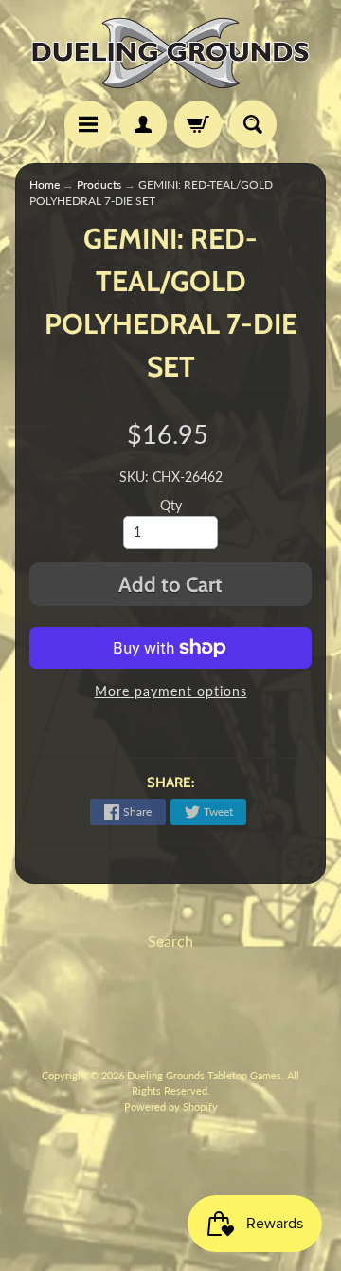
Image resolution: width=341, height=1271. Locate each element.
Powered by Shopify (171, 1106)
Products (99, 184)
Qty (171, 505)
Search (170, 940)
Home (44, 184)
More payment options (171, 691)
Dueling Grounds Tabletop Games (204, 1075)
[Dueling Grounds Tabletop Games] (170, 53)
